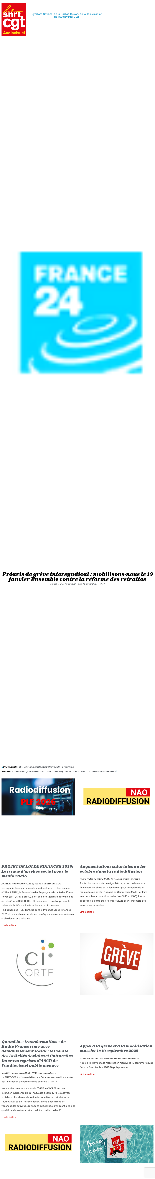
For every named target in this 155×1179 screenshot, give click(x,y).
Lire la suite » (9, 925)
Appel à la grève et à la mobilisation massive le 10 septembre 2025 (116, 1048)
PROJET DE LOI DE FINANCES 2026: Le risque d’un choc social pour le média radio (37, 871)
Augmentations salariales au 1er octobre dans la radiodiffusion (113, 869)
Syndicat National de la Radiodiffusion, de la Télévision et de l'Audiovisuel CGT (67, 15)
